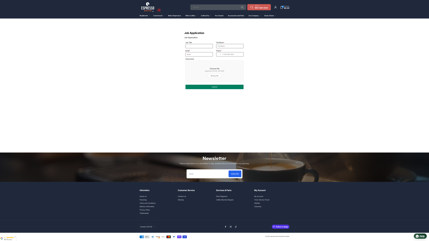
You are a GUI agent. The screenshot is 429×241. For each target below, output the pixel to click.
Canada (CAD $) (146, 227)
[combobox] (218, 7)
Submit (214, 87)
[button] (284, 7)
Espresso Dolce (274, 236)
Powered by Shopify (284, 236)
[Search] (242, 7)
